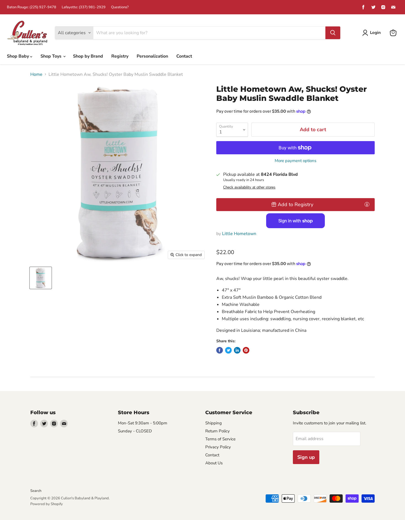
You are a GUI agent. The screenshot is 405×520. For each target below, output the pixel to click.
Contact (184, 56)
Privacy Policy (218, 447)
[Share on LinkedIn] (237, 350)
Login (375, 32)
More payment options (295, 160)
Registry (119, 56)
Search (35, 490)
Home (36, 74)
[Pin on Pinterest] (246, 350)
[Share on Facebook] (219, 350)
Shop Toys (51, 56)
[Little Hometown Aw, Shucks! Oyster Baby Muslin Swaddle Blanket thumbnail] (41, 278)
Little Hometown (239, 234)
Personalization (152, 56)
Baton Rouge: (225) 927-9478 (31, 7)
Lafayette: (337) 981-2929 (84, 7)
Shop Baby (18, 56)
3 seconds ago (295, 204)
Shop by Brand (88, 56)
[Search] (332, 32)
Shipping (213, 423)
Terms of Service (220, 439)
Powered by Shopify (46, 504)
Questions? (120, 7)
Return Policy (217, 431)
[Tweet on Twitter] (228, 350)
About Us (214, 463)
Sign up (306, 457)
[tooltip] (367, 204)
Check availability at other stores (249, 187)
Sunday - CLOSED (135, 431)
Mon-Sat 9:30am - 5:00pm (142, 423)
